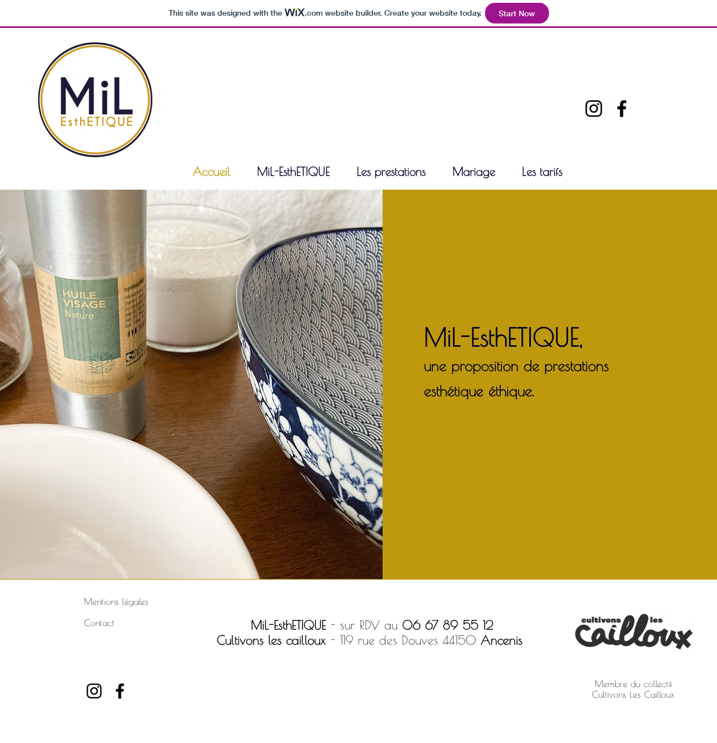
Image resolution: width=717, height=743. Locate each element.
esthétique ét (461, 390)
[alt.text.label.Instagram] (594, 108)
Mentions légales (116, 601)
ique (519, 390)
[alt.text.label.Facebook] (622, 108)
